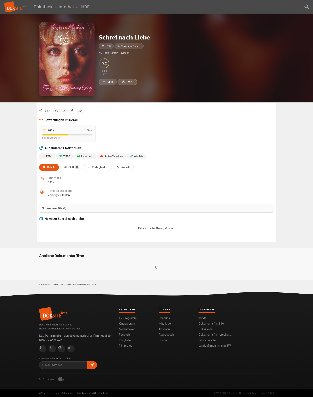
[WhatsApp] (56, 111)
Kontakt (163, 340)
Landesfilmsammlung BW (215, 345)
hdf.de (202, 318)
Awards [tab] (125, 167)
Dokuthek (44, 6)
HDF (85, 6)
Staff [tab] (73, 167)
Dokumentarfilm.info (211, 323)
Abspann (164, 329)
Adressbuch (166, 334)
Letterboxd (87, 156)
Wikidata (138, 156)
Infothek (67, 6)
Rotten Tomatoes (114, 156)
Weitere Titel (56, 208)
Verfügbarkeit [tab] (100, 167)
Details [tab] (51, 167)
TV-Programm (128, 318)
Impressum (53, 393)
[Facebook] (72, 111)
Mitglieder (165, 323)
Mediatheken (127, 329)
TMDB (129, 81)
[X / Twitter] (64, 111)
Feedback (103, 393)
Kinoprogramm (128, 323)
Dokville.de (206, 329)
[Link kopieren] (80, 111)
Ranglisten (125, 340)
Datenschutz (68, 393)
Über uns (164, 318)
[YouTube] (61, 348)
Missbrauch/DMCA (86, 393)
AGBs (42, 393)
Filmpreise (125, 345)
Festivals (125, 334)
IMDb (49, 156)
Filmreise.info (207, 340)
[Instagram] (71, 348)
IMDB (110, 81)
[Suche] (306, 7)
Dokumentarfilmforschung (215, 334)
